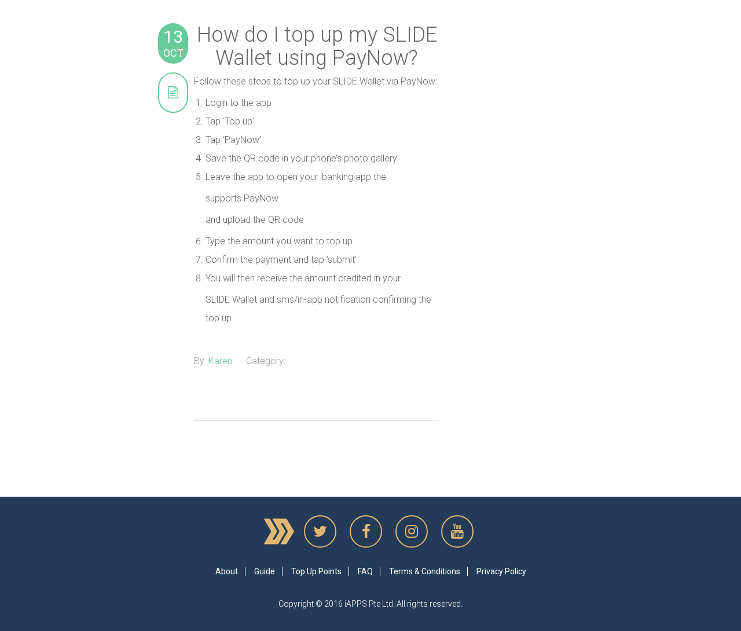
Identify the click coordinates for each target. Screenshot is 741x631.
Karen (220, 360)
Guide (264, 571)
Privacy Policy (501, 571)
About (226, 571)
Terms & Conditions (424, 571)
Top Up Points (316, 571)
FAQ (365, 571)
